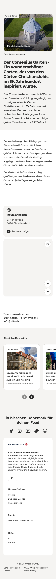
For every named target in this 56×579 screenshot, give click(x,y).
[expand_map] (48, 244)
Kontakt (12, 542)
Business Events (16, 499)
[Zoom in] (47, 283)
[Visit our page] (19, 430)
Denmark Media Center (20, 520)
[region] (28, 267)
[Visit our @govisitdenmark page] (36, 430)
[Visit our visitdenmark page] (28, 430)
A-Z (9, 538)
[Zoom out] (47, 291)
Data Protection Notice (11, 569)
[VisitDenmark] (18, 444)
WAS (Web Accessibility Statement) (36, 569)
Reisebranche (15, 503)
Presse (11, 495)
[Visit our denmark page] (11, 430)
